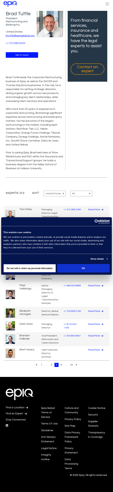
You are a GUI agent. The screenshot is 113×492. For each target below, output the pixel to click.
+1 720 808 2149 (72, 311)
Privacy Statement (71, 450)
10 (71, 365)
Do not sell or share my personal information (30, 268)
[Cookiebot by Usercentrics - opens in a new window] (97, 221)
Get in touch (22, 55)
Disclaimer (47, 430)
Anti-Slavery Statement (48, 439)
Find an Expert (15, 413)
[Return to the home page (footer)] (10, 4)
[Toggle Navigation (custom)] (107, 4)
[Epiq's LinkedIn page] (7, 425)
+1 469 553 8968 (72, 285)
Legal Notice (49, 448)
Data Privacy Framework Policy (72, 437)
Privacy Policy (73, 419)
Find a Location (15, 407)
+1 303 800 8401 (72, 336)
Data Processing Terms (71, 464)
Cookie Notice (96, 408)
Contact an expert (87, 69)
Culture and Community (72, 410)
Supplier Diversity (93, 423)
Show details (97, 259)
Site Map (70, 425)
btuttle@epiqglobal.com (20, 35)
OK (83, 268)
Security (93, 414)
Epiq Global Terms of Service (48, 412)
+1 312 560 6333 (15, 43)
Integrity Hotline (46, 457)
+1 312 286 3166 (72, 209)
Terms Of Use (49, 423)
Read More (94, 209)
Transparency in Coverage (96, 434)
